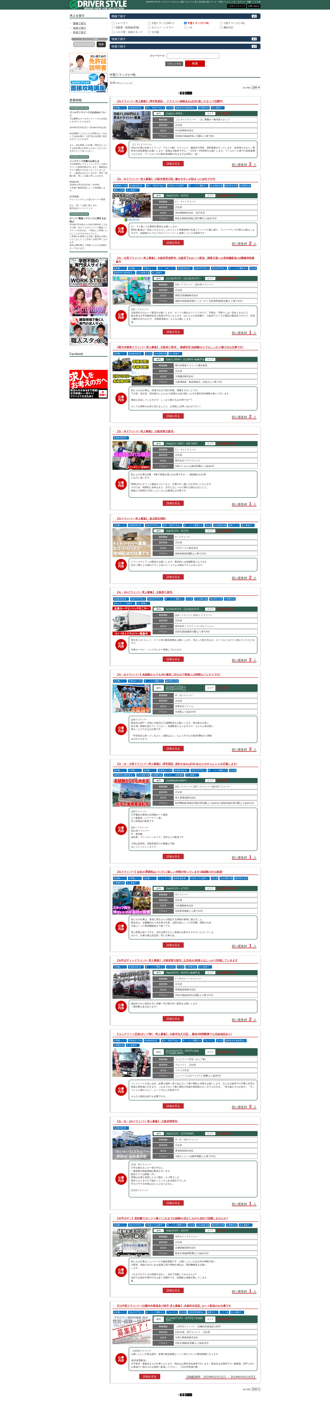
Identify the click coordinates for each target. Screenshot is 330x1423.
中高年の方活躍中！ (177, 185)
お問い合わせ (254, 6)
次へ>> (188, 93)
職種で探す (79, 23)
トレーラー (121, 23)
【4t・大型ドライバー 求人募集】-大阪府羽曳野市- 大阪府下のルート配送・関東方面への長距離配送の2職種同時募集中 (185, 259)
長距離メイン (120, 268)
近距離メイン (120, 108)
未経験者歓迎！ (136, 108)
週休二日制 (119, 190)
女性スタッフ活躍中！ (124, 603)
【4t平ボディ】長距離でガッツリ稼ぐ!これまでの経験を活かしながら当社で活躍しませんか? (172, 1218)
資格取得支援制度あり (185, 108)
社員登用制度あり (196, 1312)
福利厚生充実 (231, 185)
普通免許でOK (120, 185)
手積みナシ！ (149, 268)
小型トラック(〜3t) (233, 23)
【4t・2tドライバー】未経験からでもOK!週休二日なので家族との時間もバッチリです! (168, 674)
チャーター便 (164, 878)
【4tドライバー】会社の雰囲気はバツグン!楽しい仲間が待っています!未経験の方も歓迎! (169, 871)
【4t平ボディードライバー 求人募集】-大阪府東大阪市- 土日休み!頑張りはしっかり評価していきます (177, 960)
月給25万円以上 (201, 268)
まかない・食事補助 (174, 775)
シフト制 (224, 1312)
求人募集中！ (217, 108)
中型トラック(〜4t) (198, 23)
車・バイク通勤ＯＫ (198, 185)
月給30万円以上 (219, 268)
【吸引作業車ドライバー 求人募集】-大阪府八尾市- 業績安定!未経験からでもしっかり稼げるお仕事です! (179, 347)
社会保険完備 (216, 185)
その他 (155, 32)
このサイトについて (236, 6)
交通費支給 (204, 108)
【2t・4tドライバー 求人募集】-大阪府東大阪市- (145, 431)
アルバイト (209, 1040)
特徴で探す (79, 32)
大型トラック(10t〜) (162, 23)
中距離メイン (135, 770)
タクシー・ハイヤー (162, 27)
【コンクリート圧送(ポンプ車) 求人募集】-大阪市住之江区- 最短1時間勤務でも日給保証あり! (174, 1034)
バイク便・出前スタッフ (129, 32)
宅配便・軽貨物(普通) (127, 27)
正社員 (170, 108)
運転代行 (228, 27)
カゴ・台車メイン (166, 268)
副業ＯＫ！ (212, 1312)
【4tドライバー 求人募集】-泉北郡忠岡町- (141, 518)
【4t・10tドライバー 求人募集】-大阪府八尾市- (144, 592)
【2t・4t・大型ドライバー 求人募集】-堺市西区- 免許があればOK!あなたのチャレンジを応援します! (176, 763)
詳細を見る (173, 163)
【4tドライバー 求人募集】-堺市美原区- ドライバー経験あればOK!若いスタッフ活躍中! (169, 101)
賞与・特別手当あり (155, 108)
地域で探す (79, 27)
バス (190, 27)
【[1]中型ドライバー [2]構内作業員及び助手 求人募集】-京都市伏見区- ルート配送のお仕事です (173, 1305)
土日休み (171, 967)
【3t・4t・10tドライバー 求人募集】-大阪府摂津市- (147, 1121)
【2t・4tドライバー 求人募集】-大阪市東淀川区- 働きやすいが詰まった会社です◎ (165, 178)
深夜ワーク (234, 525)
